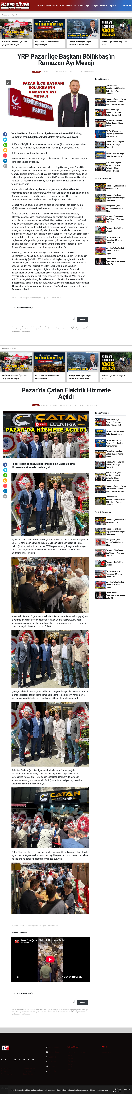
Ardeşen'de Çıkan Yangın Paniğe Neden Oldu (114, 208)
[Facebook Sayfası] (2, 1059)
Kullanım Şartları (29, 1068)
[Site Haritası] (30, 1059)
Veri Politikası (6, 1074)
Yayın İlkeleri (6, 1071)
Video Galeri (54, 1052)
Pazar (69, 5)
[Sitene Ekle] (34, 1059)
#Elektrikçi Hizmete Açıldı (36, 926)
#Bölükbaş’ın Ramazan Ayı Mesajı (31, 298)
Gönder (82, 319)
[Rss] (25, 1059)
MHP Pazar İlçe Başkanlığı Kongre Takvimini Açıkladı (113, 112)
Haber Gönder (28, 1074)
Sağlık (95, 5)
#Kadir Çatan (53, 926)
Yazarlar (52, 1057)
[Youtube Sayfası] (16, 1059)
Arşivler (52, 1062)
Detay (118, 1089)
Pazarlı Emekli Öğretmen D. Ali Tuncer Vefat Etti (115, 261)
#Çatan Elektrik (18, 926)
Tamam (118, 1091)
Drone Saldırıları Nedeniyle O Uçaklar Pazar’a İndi (114, 240)
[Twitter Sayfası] (7, 1059)
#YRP (14, 298)
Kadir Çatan (46, 539)
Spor (88, 5)
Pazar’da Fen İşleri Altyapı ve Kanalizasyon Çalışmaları (115, 197)
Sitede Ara (106, 1053)
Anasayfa (5, 15)
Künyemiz (53, 1066)
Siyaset (103, 5)
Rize (62, 5)
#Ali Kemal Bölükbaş (55, 298)
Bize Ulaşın (53, 1071)
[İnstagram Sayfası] (11, 1059)
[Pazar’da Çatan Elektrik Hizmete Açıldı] (46, 434)
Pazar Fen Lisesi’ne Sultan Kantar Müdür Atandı (114, 123)
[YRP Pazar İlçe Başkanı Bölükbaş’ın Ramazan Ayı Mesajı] (46, 102)
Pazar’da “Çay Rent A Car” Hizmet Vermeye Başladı (115, 219)
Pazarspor (79, 5)
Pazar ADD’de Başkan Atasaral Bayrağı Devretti (115, 144)
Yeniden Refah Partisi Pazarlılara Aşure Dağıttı (115, 251)
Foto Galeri (54, 1047)
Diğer (111, 5)
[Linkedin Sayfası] (20, 1059)
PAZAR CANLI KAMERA (47, 5)
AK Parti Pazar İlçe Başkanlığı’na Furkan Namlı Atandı (114, 134)
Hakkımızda (6, 1068)
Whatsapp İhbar (29, 1071)
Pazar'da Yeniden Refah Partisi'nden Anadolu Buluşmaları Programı (116, 101)
